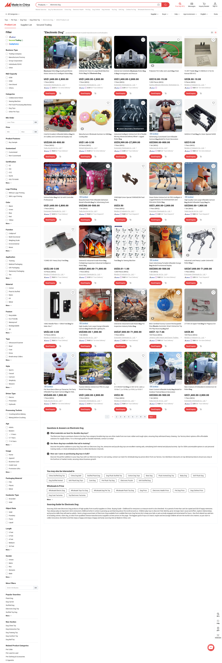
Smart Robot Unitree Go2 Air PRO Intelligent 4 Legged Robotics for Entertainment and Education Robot (165, 199)
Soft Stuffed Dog (145, 480)
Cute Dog (92, 480)
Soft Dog (121, 9)
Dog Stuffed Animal (56, 480)
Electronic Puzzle (127, 480)
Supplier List (26, 24)
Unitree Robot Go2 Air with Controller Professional (58, 198)
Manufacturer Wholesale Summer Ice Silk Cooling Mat (95, 135)
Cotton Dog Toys (134, 475)
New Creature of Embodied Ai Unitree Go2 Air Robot (200, 388)
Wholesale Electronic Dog (146, 9)
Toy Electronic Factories (77, 495)
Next (151, 417)
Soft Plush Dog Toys (76, 480)
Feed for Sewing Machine (124, 260)
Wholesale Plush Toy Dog (125, 490)
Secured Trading (44, 24)
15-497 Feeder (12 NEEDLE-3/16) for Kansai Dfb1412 (199, 72)
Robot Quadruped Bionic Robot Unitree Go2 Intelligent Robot (58, 72)
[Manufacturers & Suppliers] (17, 4)
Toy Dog (114, 9)
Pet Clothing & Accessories (15, 656)
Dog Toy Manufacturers (55, 9)
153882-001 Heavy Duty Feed (56, 260)
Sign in (215, 6)
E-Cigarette (10, 660)
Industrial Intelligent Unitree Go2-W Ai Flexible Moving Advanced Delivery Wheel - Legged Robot (130, 136)
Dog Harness (106, 9)
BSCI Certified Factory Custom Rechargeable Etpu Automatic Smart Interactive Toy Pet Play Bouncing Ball (165, 326)
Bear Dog (149, 475)
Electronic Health (78, 9)
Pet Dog (87, 9)
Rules (216, 14)
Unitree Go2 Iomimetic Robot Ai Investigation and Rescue (130, 72)
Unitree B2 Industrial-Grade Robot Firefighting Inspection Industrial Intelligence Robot (95, 263)
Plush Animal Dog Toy (166, 475)
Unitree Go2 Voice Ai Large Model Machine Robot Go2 (94, 72)
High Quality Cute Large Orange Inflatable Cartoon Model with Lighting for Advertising (94, 327)
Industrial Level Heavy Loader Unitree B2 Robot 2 (198, 261)
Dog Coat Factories (56, 495)
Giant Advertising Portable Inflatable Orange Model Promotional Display (165, 264)
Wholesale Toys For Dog (79, 490)
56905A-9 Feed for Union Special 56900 (200, 134)
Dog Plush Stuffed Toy (114, 475)
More (49, 499)
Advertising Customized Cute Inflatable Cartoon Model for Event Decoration (163, 138)
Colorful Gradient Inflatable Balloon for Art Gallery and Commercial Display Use (59, 135)
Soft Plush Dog (198, 475)
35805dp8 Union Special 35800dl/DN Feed (129, 198)
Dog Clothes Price (196, 490)
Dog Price (143, 490)
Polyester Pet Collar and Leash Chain (164, 71)
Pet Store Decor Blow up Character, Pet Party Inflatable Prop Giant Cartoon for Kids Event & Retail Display (60, 390)
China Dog (68, 9)
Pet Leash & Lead (12, 653)
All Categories (13, 14)
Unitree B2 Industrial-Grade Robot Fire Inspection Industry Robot (129, 325)
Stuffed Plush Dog (93, 475)
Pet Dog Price (179, 490)
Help (176, 14)
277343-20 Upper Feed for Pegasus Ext (200, 324)
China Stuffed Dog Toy (57, 475)
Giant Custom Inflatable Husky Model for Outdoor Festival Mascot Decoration (165, 390)
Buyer (164, 14)
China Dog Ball (76, 475)
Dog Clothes (96, 9)
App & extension (189, 14)
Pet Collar (9, 649)
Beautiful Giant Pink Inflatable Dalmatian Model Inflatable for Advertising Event (94, 201)
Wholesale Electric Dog (57, 490)
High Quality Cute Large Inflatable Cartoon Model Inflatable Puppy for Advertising (199, 201)
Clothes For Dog (131, 9)
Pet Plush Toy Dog (108, 480)
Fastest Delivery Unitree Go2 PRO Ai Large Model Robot (94, 388)
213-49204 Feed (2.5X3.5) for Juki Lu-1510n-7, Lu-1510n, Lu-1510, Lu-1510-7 (129, 388)
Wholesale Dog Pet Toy (102, 490)
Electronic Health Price (161, 490)
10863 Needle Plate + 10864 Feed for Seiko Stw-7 (58, 325)
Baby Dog (183, 475)
